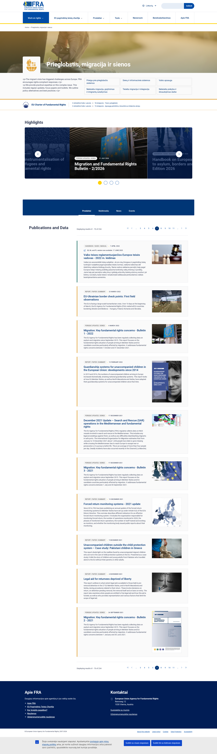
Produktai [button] (97, 18)
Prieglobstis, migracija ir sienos (41, 27)
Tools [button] (117, 18)
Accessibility (188, 732)
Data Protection (176, 732)
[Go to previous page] (132, 228)
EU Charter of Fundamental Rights (49, 104)
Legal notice (156, 732)
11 (174, 228)
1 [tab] (100, 183)
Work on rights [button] (34, 18)
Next (179, 154)
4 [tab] (117, 183)
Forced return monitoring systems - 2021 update (112, 504)
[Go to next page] (182, 228)
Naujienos (31, 713)
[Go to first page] (128, 228)
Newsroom (138, 18)
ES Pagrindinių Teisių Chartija (40, 707)
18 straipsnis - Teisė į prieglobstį (106, 103)
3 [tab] (111, 183)
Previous (38, 154)
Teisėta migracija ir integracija (136, 89)
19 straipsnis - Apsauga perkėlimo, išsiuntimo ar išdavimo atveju (117, 106)
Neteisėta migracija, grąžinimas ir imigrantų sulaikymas (100, 90)
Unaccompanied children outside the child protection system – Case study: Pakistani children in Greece (115, 546)
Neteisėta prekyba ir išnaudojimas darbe (167, 90)
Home (27, 27)
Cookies (165, 732)
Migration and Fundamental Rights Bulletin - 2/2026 (106, 166)
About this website (143, 732)
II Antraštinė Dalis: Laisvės (81, 103)
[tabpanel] (108, 153)
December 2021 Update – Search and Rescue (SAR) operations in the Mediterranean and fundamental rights (114, 423)
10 (169, 228)
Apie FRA (185, 18)
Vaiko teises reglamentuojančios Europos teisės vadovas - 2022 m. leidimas (112, 256)
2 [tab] (105, 183)
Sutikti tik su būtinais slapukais (166, 743)
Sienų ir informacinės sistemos (136, 80)
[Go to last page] (186, 228)
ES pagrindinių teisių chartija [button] (67, 18)
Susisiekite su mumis (120, 710)
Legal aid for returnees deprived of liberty (107, 578)
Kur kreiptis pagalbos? (37, 710)
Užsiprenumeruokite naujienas (41, 717)
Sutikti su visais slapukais (137, 743)
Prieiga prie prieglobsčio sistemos (97, 81)
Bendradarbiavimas (162, 18)
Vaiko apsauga (165, 80)
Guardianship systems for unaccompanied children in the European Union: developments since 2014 (115, 368)
